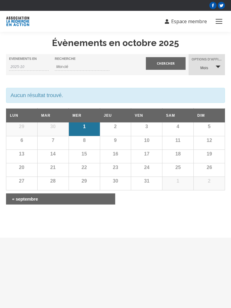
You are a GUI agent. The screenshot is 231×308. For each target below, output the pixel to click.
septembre (25, 199)
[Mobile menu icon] (219, 21)
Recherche (65, 58)
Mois (204, 68)
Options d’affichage (208, 59)
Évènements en (23, 58)
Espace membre (189, 21)
